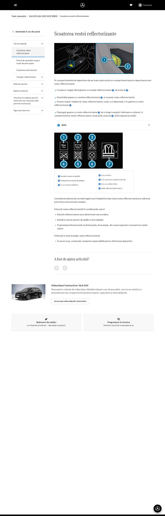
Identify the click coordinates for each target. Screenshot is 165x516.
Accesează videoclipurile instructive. (70, 301)
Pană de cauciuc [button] (21, 84)
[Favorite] (131, 5)
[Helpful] (56, 268)
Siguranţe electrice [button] (22, 110)
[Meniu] (15, 5)
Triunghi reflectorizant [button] (26, 77)
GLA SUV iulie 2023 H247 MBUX (43, 16)
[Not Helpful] (65, 268)
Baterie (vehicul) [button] (21, 91)
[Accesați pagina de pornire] (82, 5)
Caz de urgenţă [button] (20, 43)
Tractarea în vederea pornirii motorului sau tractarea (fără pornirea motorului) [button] (26, 101)
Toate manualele (19, 16)
